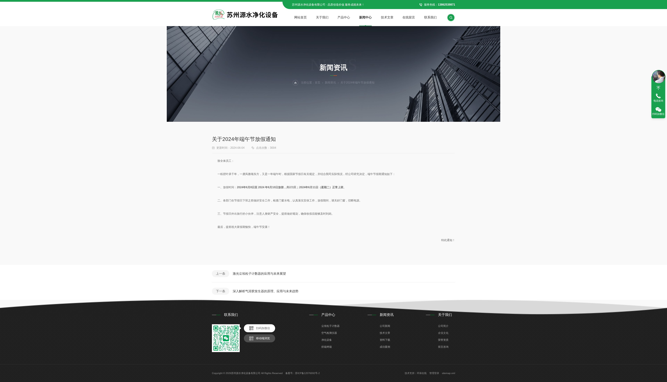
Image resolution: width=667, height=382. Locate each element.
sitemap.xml (448, 373)
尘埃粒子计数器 (330, 325)
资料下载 (385, 339)
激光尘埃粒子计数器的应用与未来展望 (259, 273)
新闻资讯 (330, 82)
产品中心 (343, 17)
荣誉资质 (443, 339)
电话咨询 (658, 100)
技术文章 (387, 17)
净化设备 (326, 339)
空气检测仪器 (329, 332)
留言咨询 (443, 346)
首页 (317, 82)
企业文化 (443, 332)
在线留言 (408, 17)
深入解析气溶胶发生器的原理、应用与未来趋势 (265, 291)
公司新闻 (385, 325)
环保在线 (422, 373)
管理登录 (434, 373)
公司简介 (443, 325)
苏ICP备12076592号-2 (307, 373)
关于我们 (322, 17)
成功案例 (385, 346)
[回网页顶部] (658, 88)
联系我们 (430, 17)
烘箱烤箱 (326, 346)
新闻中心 (365, 17)
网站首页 (300, 17)
